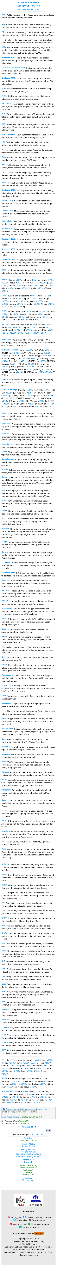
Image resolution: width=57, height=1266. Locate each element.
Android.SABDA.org (28, 1168)
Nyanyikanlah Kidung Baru (28, 1154)
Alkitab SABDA (23, 1121)
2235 (50, 280)
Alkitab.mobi (28, 1160)
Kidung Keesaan (28, 1149)
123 (4, 285)
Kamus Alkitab (28, 1144)
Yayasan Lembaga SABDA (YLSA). (28, 1241)
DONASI (39, 1233)
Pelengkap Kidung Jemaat (28, 1156)
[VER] (18, 6)
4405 (33, 280)
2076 (41, 372)
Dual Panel (29, 1181)
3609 (9, 1087)
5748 (48, 372)
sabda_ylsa (15, 1217)
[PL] (33, 6)
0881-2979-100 (15, 1252)
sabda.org (33, 1255)
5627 (33, 358)
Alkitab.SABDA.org (28, 1165)
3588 (43, 361)
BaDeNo (28, 1172)
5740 (5, 356)
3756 (49, 285)
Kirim (33, 1112)
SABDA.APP (28, 1170)
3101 (37, 285)
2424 (19, 283)
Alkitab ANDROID (29, 1140)
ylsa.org (23, 1255)
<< (19, 9)
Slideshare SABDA (30, 1227)
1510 (41, 288)
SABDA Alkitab (19, 1224)
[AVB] (26, 6)
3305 (17, 285)
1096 (5, 283)
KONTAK (17, 1233)
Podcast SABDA (41, 1224)
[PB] (38, 6)
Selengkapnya (38, 1220)
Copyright (28, 1162)
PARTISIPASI (27, 1233)
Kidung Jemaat (29, 1152)
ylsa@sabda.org (38, 1252)
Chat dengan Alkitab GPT (32, 1117)
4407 (27, 1078)
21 (32, 9)
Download (28, 1138)
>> (38, 9)
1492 (9, 288)
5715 (35, 366)
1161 (19, 280)
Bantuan (28, 1178)
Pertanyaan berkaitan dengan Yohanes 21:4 (26, 1109)
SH (31, 1134)
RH (36, 1134)
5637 (51, 356)
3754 (24, 288)
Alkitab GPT (25, 1123)
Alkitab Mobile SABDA (29, 2)
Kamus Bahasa (28, 1146)
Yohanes (25, 9)
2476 (33, 283)
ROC (42, 1134)
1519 (43, 283)
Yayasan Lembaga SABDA (38, 1217)
